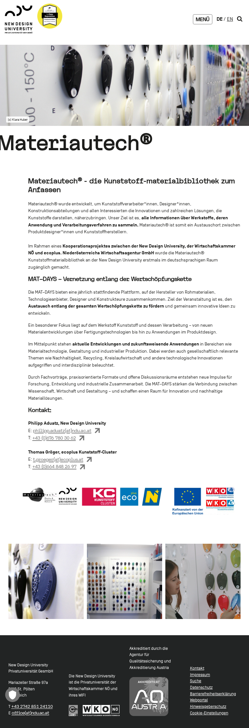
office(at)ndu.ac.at (30, 712)
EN (230, 19)
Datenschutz (201, 687)
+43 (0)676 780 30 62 (54, 438)
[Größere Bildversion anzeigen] (46, 581)
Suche (195, 680)
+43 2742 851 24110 (32, 706)
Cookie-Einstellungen (209, 712)
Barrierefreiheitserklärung (213, 693)
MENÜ (202, 19)
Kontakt (197, 668)
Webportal (199, 700)
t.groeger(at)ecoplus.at (58, 459)
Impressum (200, 674)
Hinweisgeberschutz (208, 706)
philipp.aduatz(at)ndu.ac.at (62, 430)
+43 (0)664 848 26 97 (54, 466)
